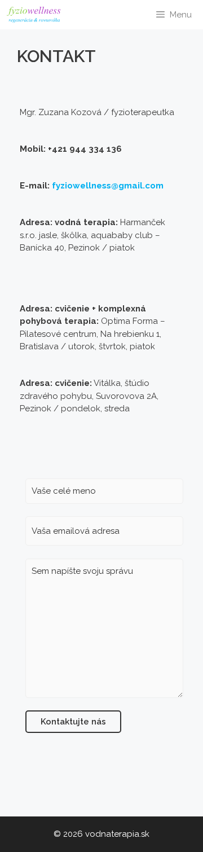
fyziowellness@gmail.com (108, 186)
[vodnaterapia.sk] (37, 14)
